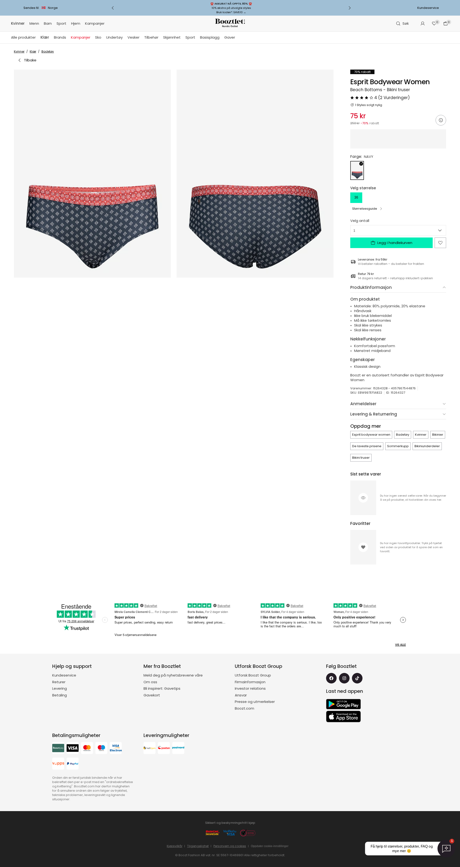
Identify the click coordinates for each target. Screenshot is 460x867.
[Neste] (349, 8)
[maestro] (101, 748)
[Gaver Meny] (237, 38)
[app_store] (343, 716)
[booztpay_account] (58, 748)
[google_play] (343, 704)
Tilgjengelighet (198, 846)
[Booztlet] (230, 23)
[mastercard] (87, 748)
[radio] (357, 170)
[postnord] (178, 748)
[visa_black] (73, 748)
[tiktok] (357, 678)
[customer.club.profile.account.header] (422, 23)
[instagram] (344, 678)
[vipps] (58, 764)
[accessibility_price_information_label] (441, 120)
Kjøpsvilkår (174, 846)
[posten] (164, 748)
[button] (92, 174)
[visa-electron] (116, 748)
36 (356, 197)
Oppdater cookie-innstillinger (269, 846)
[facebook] (331, 678)
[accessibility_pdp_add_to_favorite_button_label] (440, 243)
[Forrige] (113, 8)
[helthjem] (149, 748)
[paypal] (73, 764)
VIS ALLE (400, 645)
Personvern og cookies (229, 846)
